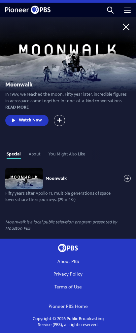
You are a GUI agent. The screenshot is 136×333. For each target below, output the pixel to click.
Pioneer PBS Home (68, 306)
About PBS (68, 261)
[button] (110, 10)
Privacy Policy (68, 274)
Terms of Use (68, 287)
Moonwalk (56, 178)
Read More (17, 107)
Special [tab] (14, 154)
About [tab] (35, 154)
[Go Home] (126, 26)
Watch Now (30, 120)
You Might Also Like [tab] (67, 154)
